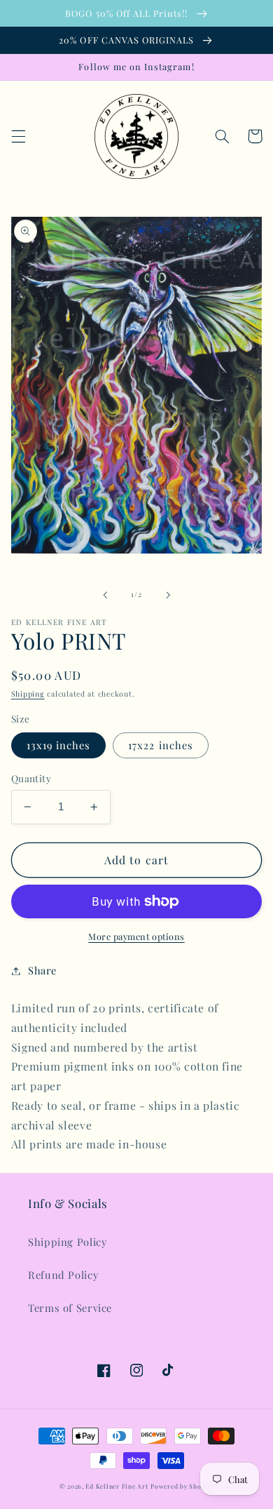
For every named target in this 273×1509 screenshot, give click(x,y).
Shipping (28, 694)
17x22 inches (160, 745)
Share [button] (42, 970)
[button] (18, 136)
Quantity (31, 778)
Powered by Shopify (182, 1486)
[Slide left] (105, 594)
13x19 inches (59, 745)
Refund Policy (63, 1275)
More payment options (136, 936)
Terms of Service (70, 1308)
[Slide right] (168, 594)
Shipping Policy (67, 1242)
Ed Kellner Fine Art (116, 1486)
